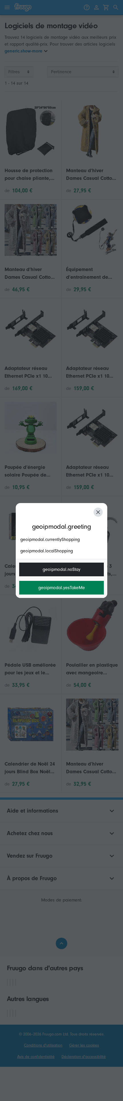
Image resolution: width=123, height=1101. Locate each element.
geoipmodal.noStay (61, 569)
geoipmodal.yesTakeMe (61, 587)
